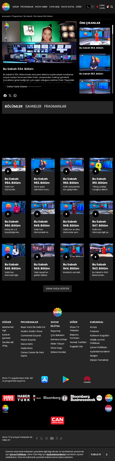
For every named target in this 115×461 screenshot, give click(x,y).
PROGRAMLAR (27, 6)
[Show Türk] (5, 409)
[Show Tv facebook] (5, 95)
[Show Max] (109, 409)
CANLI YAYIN (102, 7)
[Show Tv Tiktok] (61, 438)
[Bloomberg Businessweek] (86, 398)
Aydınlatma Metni (56, 454)
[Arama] (111, 6)
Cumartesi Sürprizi (31, 335)
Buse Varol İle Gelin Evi (33, 327)
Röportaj (55, 331)
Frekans (94, 331)
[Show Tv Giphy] (57, 438)
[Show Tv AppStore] (44, 379)
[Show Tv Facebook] (36, 438)
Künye (93, 327)
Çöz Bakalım (57, 335)
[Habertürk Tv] (24, 398)
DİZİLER (16, 6)
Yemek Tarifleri (78, 342)
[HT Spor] (37, 398)
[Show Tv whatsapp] (15, 95)
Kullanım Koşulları (99, 335)
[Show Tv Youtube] (52, 438)
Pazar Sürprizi (28, 339)
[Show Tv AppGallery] (87, 379)
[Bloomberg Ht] (56, 398)
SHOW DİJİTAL (67, 6)
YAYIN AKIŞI (54, 6)
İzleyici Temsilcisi (99, 360)
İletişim (94, 355)
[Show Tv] (6, 7)
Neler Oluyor (57, 343)
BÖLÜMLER (14, 106)
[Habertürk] (8, 398)
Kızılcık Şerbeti (6, 336)
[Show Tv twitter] (10, 95)
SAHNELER (33, 106)
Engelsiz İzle (76, 346)
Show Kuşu (56, 348)
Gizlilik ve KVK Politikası (97, 341)
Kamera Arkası (59, 339)
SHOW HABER (41, 6)
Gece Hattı (27, 344)
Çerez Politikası (18, 454)
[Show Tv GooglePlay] (66, 379)
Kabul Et (96, 454)
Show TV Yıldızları (74, 328)
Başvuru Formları (74, 336)
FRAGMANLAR (55, 106)
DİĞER (78, 6)
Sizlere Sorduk (58, 352)
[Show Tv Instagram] (46, 438)
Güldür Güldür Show (31, 331)
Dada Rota (26, 348)
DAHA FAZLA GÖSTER (57, 288)
